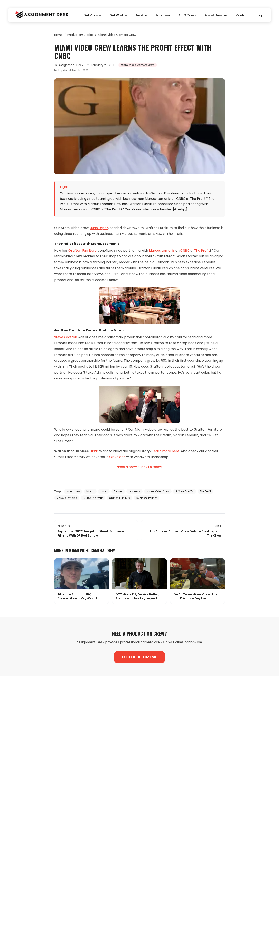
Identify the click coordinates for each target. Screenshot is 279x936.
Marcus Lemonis (162, 250)
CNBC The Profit (93, 498)
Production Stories (80, 35)
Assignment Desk (71, 65)
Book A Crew (139, 657)
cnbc (104, 491)
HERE (93, 451)
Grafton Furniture (82, 250)
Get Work (117, 15)
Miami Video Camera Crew (117, 35)
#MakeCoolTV (184, 491)
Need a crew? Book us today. (140, 467)
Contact (242, 15)
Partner (118, 491)
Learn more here (165, 451)
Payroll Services (216, 15)
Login (260, 15)
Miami (90, 491)
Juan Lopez (99, 227)
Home (58, 35)
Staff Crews (187, 15)
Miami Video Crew (158, 491)
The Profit (202, 250)
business (134, 491)
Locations (163, 15)
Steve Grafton (65, 337)
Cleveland (117, 457)
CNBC (185, 250)
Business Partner (146, 498)
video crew (73, 491)
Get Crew (91, 15)
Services (142, 15)
